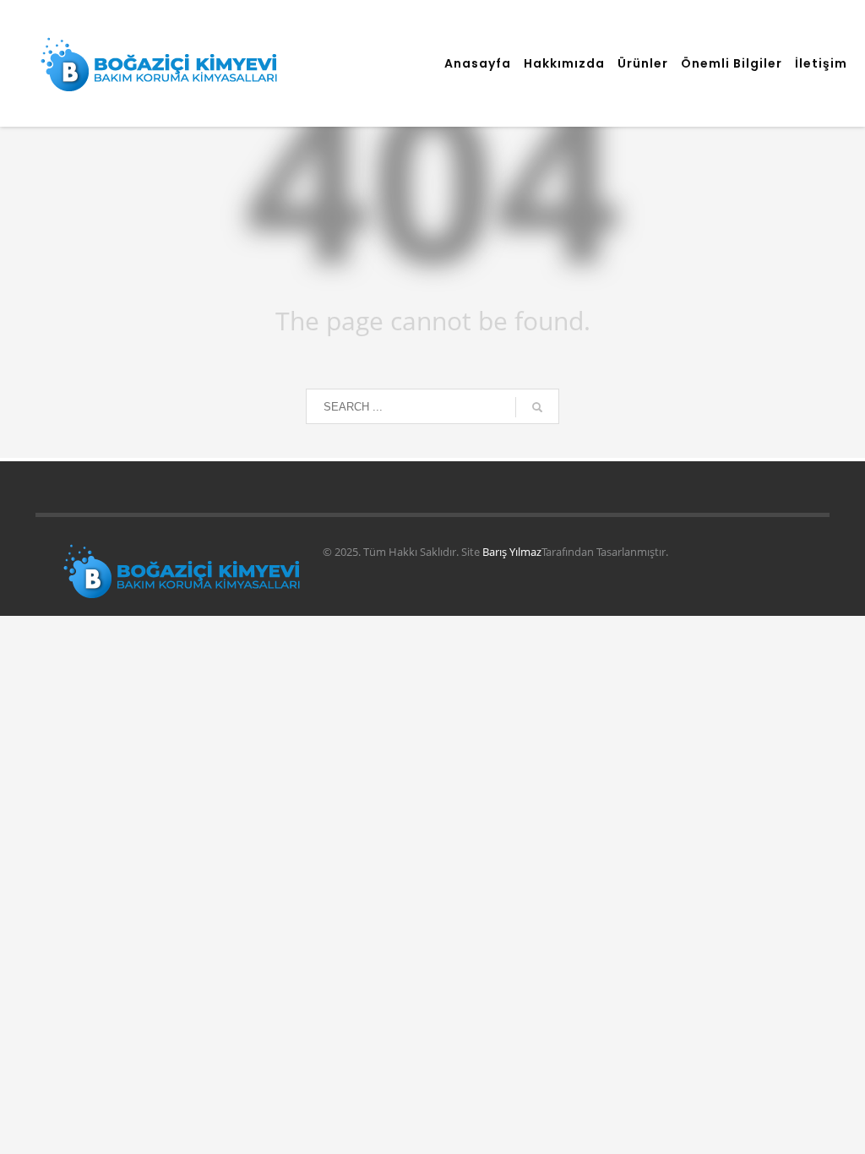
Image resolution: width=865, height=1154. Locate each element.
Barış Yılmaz (511, 551)
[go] (537, 407)
